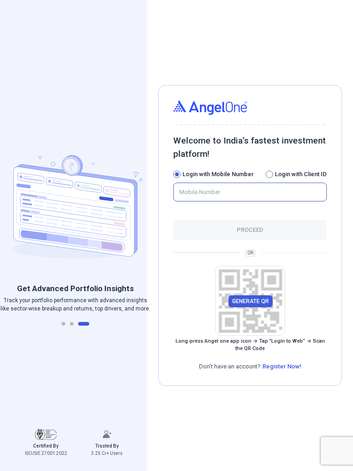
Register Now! (282, 366)
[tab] (63, 324)
